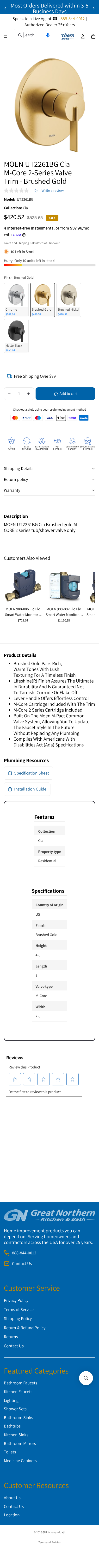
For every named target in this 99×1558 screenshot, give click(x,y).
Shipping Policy (18, 1318)
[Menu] (5, 36)
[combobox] (37, 35)
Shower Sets (15, 1409)
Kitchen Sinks (16, 1434)
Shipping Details (18, 468)
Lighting (11, 1400)
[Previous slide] (5, 8)
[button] (48, 35)
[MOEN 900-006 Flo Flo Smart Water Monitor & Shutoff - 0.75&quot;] (23, 586)
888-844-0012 (24, 1253)
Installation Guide (30, 789)
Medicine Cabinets (20, 1460)
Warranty (12, 490)
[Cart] (93, 36)
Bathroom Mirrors (20, 1443)
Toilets (10, 1452)
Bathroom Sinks (18, 1417)
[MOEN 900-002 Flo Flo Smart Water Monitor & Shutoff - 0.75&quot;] (64, 586)
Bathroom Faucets (20, 1383)
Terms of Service (19, 1309)
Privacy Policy (16, 1300)
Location (12, 1515)
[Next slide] (93, 8)
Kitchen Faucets (18, 1391)
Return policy (16, 479)
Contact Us (22, 1263)
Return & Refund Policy (24, 1327)
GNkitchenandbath (54, 1532)
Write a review (53, 190)
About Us (12, 1497)
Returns (11, 1337)
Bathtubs (12, 1426)
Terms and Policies (49, 1542)
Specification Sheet (31, 773)
